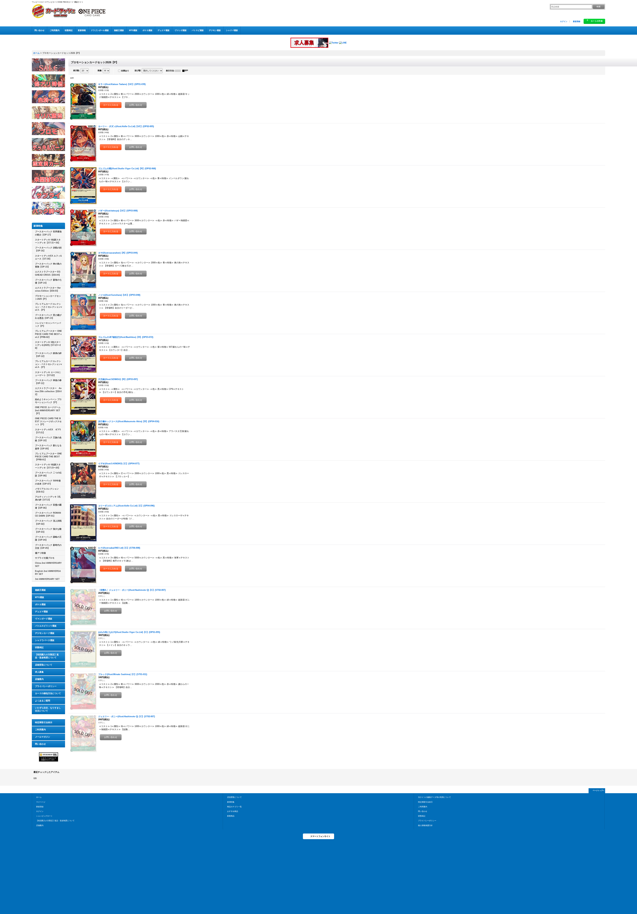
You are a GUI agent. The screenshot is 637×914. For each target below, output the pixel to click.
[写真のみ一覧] (178, 71)
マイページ (40, 802)
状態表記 (39, 647)
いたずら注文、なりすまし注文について (48, 709)
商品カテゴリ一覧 (234, 807)
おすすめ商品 (232, 811)
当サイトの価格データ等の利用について (434, 797)
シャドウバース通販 (44, 640)
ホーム (39, 797)
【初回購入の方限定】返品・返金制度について (47, 656)
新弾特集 (230, 802)
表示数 (76, 70)
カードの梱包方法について (48, 693)
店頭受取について (43, 665)
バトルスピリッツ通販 (46, 626)
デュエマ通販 (41, 611)
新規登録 (576, 21)
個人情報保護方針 (425, 825)
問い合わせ (40, 744)
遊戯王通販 (40, 590)
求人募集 (39, 672)
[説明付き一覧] (186, 71)
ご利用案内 (40, 729)
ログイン (563, 21)
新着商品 (230, 816)
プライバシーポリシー (46, 686)
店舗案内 (39, 679)
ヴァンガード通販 (43, 618)
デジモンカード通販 (44, 633)
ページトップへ (598, 790)
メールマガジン (42, 737)
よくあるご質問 (42, 700)
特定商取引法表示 (43, 722)
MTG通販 (39, 597)
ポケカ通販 (40, 604)
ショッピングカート (44, 816)
